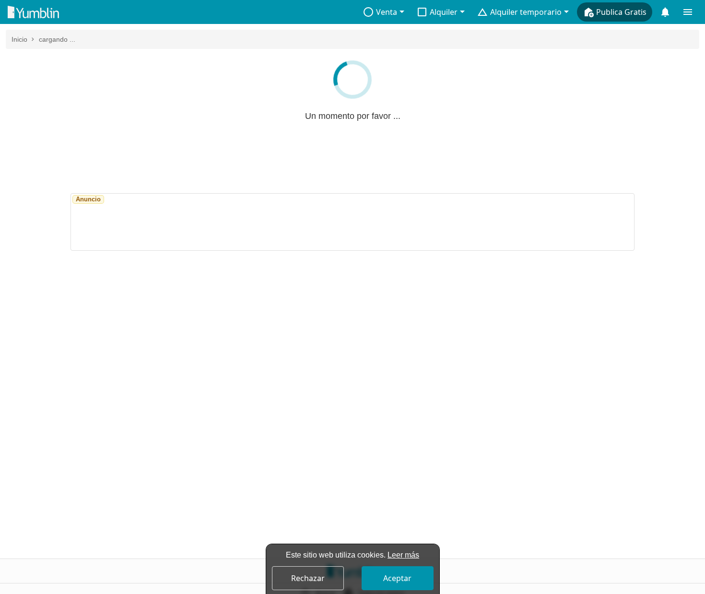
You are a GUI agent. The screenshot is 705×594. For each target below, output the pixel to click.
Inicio (19, 39)
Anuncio (88, 199)
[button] (384, 12)
